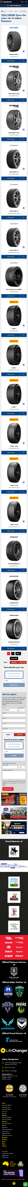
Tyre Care (4, 1111)
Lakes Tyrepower (15, 5)
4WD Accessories (6, 1123)
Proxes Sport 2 (14, 54)
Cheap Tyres (5, 1157)
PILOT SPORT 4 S (14, 172)
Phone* (4, 718)
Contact (4, 1140)
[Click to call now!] (22, 2)
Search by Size (6, 1107)
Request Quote (8, 789)
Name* (4, 713)
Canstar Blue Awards (7, 1153)
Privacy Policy (10, 783)
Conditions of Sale (21, 1179)
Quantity (21, 708)
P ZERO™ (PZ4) (14, 446)
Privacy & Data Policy (11, 1179)
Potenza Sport (14, 603)
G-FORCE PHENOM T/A (14, 563)
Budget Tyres (5, 1155)
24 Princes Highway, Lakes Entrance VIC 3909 (13, 1063)
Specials (4, 1137)
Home (4, 11)
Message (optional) (7, 770)
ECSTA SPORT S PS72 (14, 93)
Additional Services (7, 1135)
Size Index (4, 1151)
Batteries (4, 1125)
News (4, 1144)
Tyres (3, 1103)
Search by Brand (6, 1109)
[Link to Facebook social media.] (14, 1183)
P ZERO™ (14, 328)
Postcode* (5, 728)
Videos (4, 1146)
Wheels (4, 1115)
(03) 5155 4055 (10, 1068)
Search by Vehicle (7, 1105)
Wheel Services (6, 1133)
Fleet (3, 1142)
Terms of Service (20, 783)
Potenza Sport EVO (14, 642)
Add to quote (10, 60)
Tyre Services (5, 1131)
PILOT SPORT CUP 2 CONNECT (14, 289)
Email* (4, 723)
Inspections (5, 1127)
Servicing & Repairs (7, 1129)
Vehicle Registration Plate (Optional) (9, 764)
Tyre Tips (4, 1113)
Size (3, 708)
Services (4, 1121)
